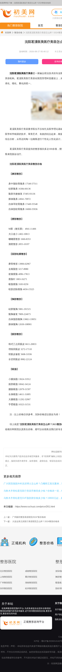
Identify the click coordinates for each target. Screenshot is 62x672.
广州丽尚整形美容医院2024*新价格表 (29, 517)
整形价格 (18, 32)
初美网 (8, 32)
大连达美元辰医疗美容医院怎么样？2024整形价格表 (35, 521)
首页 (40, 25)
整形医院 (8, 561)
